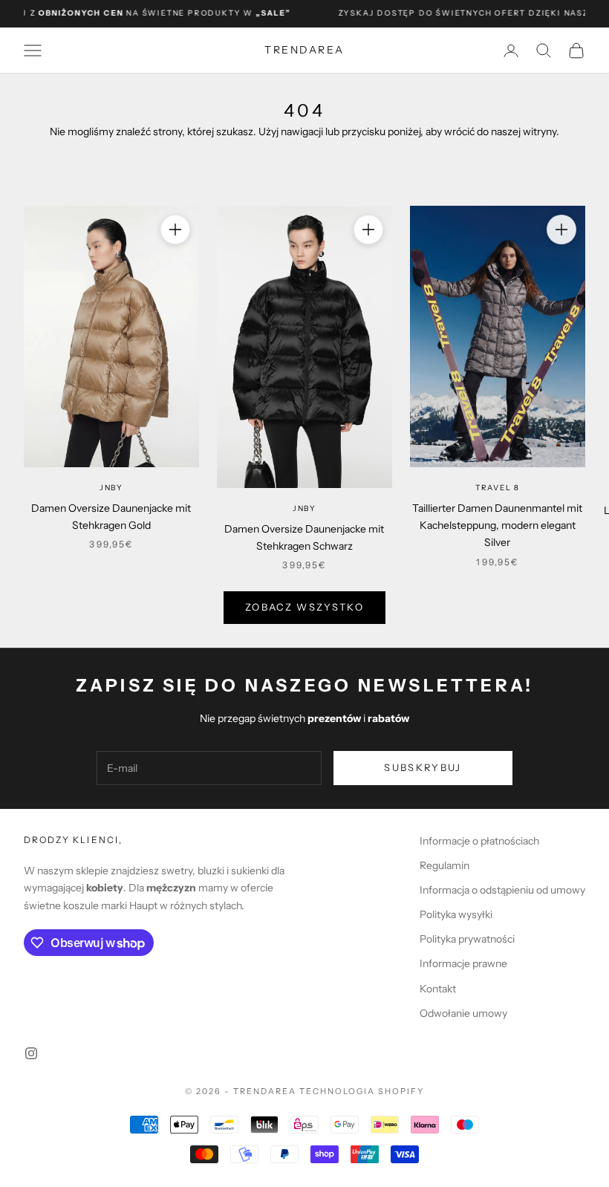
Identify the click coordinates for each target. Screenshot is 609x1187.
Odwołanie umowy (463, 1013)
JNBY (111, 487)
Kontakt (438, 988)
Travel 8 (497, 487)
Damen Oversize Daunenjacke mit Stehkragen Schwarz (304, 537)
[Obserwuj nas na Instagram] (31, 1053)
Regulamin (444, 865)
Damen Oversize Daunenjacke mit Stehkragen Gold (111, 516)
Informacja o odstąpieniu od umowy (502, 890)
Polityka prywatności (467, 939)
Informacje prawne (463, 963)
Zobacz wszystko (304, 607)
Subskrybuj (422, 767)
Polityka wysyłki (456, 914)
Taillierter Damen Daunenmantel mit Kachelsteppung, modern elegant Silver (497, 525)
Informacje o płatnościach (479, 841)
